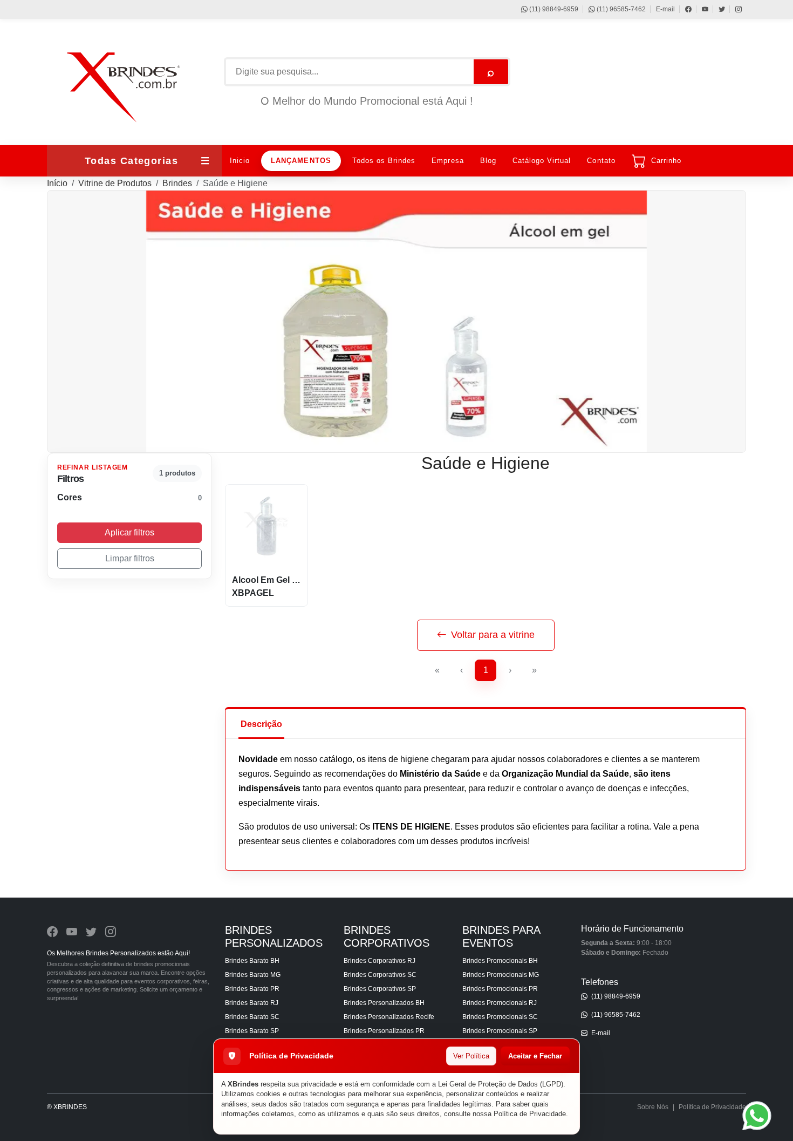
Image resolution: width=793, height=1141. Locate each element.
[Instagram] (733, 9)
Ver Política (471, 1056)
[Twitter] (716, 9)
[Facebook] (683, 9)
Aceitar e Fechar (535, 1056)
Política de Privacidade (530, 1114)
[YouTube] (700, 9)
